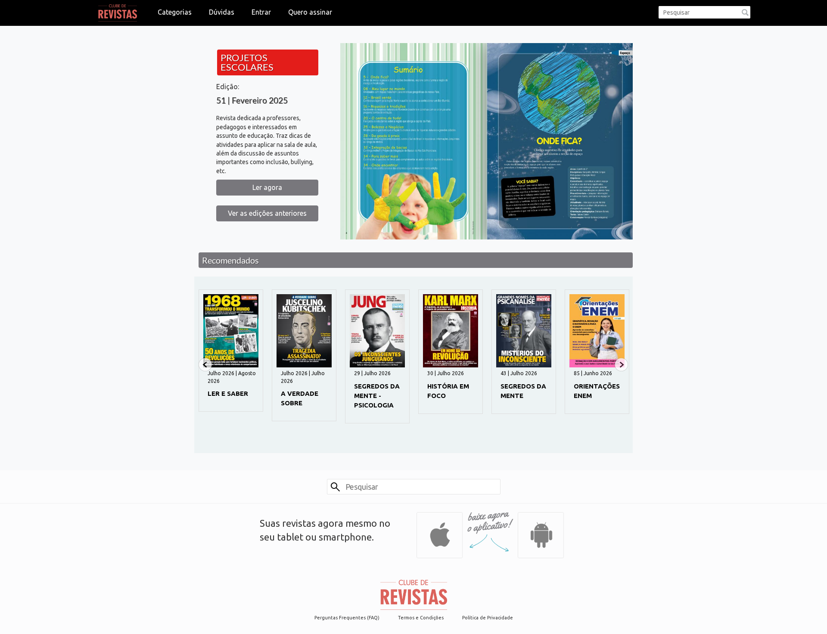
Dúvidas (221, 12)
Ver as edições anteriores (267, 213)
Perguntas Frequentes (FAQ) (346, 617)
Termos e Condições (421, 617)
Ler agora (267, 187)
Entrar (261, 12)
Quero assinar (310, 12)
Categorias (175, 12)
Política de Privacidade (487, 617)
